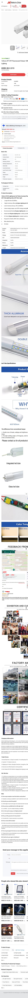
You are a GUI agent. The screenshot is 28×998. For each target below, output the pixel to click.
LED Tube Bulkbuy (18, 985)
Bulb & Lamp (15, 9)
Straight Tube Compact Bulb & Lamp (10, 972)
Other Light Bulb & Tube (23, 9)
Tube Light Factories (18, 978)
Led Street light (4, 952)
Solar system (4, 957)
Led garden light (4, 955)
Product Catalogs (20, 950)
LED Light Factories (6, 978)
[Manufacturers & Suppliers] (14, 2)
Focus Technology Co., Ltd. (17, 992)
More (2, 987)
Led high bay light (17, 952)
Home (2, 9)
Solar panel (16, 957)
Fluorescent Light (24, 972)
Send (13, 873)
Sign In (3, 141)
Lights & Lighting (8, 9)
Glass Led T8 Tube (16, 982)
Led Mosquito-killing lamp (19, 955)
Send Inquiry (13, 74)
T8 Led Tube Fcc (5, 982)
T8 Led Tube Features (6, 985)
